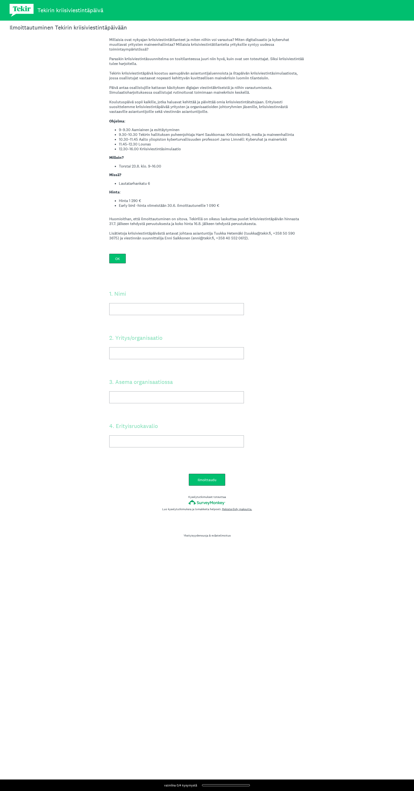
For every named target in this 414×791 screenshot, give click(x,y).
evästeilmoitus (221, 535)
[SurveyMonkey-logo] (207, 502)
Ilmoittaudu (207, 480)
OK (117, 258)
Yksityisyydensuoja (196, 535)
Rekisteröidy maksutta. (237, 509)
